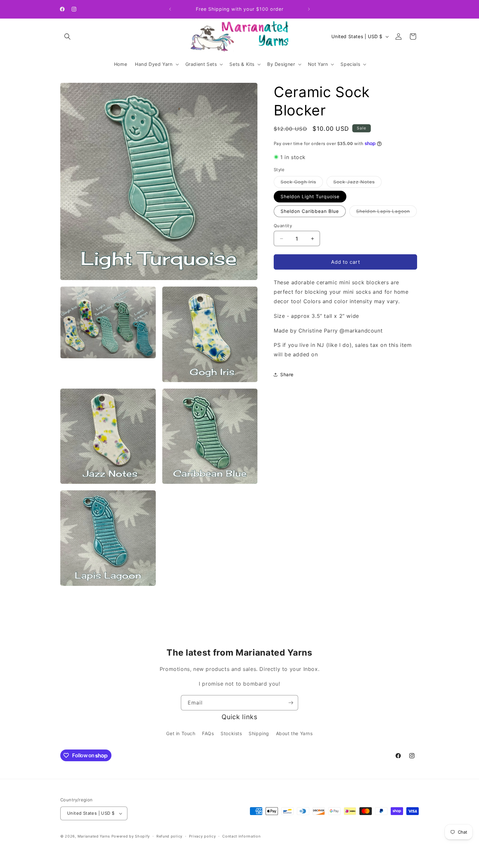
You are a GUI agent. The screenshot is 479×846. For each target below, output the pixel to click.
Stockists (231, 733)
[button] (67, 36)
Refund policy (169, 836)
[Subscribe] (290, 702)
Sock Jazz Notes (357, 183)
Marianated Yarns (94, 836)
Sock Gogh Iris (302, 183)
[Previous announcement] (170, 9)
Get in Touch (180, 733)
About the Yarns (294, 733)
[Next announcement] (309, 9)
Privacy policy (202, 836)
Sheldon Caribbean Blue (310, 211)
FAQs (208, 733)
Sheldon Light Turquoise (310, 196)
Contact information (241, 836)
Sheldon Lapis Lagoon (386, 212)
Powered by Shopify (130, 836)
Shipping (259, 733)
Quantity (283, 225)
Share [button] (287, 374)
